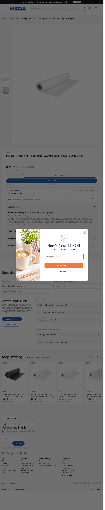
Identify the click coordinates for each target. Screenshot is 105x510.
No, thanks (63, 272)
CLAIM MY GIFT (64, 265)
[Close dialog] (85, 232)
